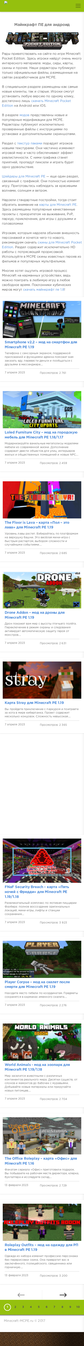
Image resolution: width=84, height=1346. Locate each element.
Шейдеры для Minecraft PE (23, 176)
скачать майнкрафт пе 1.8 (43, 289)
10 (78, 1307)
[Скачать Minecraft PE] (6, 6)
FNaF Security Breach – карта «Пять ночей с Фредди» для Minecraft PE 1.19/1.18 (37, 892)
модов (24, 115)
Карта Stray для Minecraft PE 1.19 (34, 703)
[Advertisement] (42, 787)
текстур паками (29, 143)
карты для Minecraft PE (58, 204)
